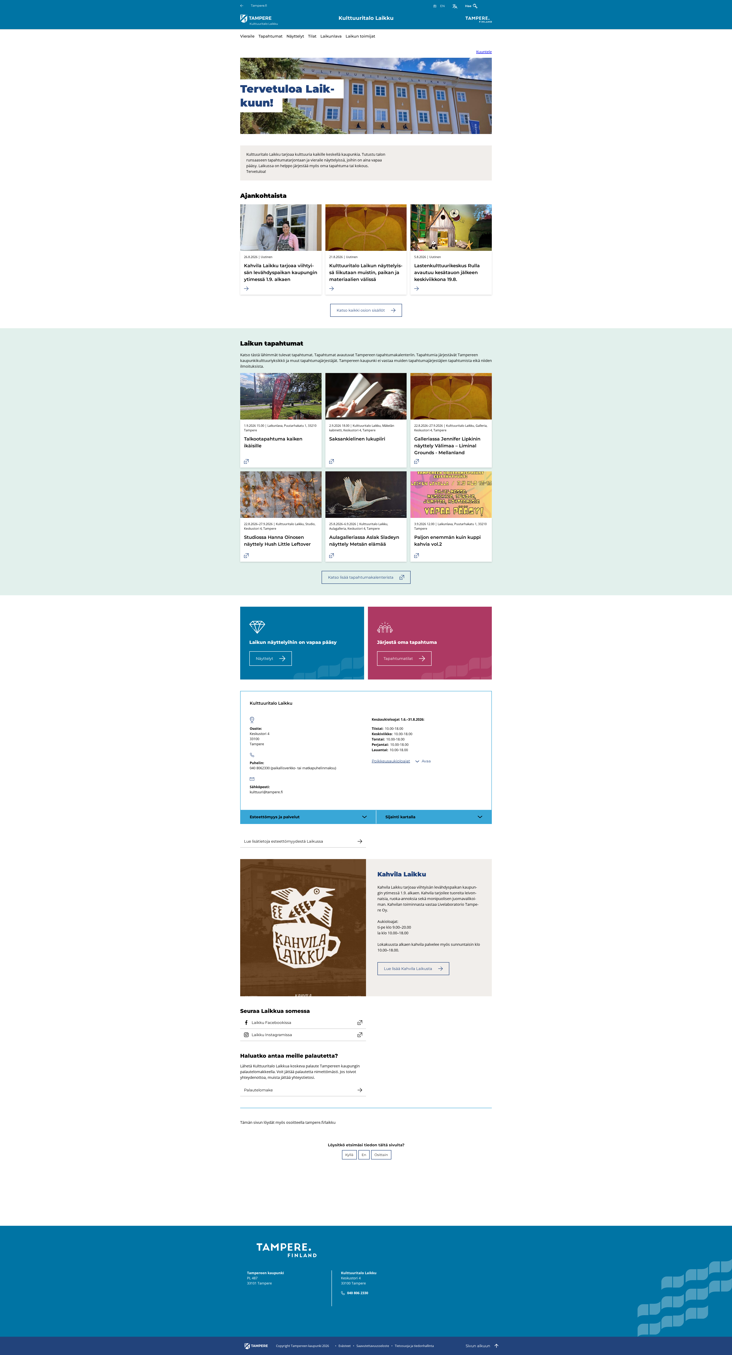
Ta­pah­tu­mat (270, 36)
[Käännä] (455, 6)
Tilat (312, 36)
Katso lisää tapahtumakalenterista (360, 577)
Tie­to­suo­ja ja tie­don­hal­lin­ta (414, 1346)
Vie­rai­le (247, 36)
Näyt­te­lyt (295, 36)
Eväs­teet (345, 1346)
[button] (349, 1154)
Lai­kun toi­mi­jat (360, 36)
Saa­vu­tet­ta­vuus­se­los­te (372, 1346)
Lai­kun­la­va (331, 36)
